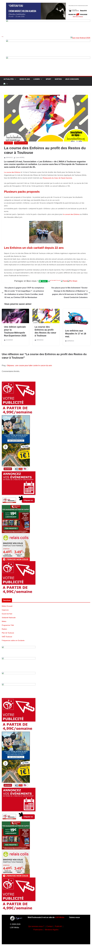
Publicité (58, 926)
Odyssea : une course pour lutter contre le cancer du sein (29, 365)
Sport (48, 79)
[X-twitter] (79, 932)
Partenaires (38, 930)
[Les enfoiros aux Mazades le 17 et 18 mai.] (76, 310)
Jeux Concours (72, 79)
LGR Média (59, 917)
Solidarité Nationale (9, 617)
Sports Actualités (21, 143)
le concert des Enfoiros (71, 214)
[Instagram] (79, 926)
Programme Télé (8, 625)
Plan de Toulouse (8, 633)
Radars (4, 629)
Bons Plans (25, 79)
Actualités (9, 79)
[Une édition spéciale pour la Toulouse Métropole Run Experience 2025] (15, 310)
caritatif (38, 247)
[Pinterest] (75, 939)
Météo (4, 621)
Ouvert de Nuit (7, 614)
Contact (49, 926)
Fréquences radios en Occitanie (13, 640)
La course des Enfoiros (12, 172)
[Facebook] (72, 926)
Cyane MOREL (20, 157)
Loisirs (36, 79)
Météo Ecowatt (7, 606)
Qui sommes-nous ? (36, 926)
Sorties (58, 79)
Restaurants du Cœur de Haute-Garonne (57, 178)
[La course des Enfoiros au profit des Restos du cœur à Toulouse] (46, 310)
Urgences (5, 610)
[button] (15, 79)
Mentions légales (51, 930)
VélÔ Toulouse (7, 637)
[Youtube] (72, 932)
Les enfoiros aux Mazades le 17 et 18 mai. (75, 333)
